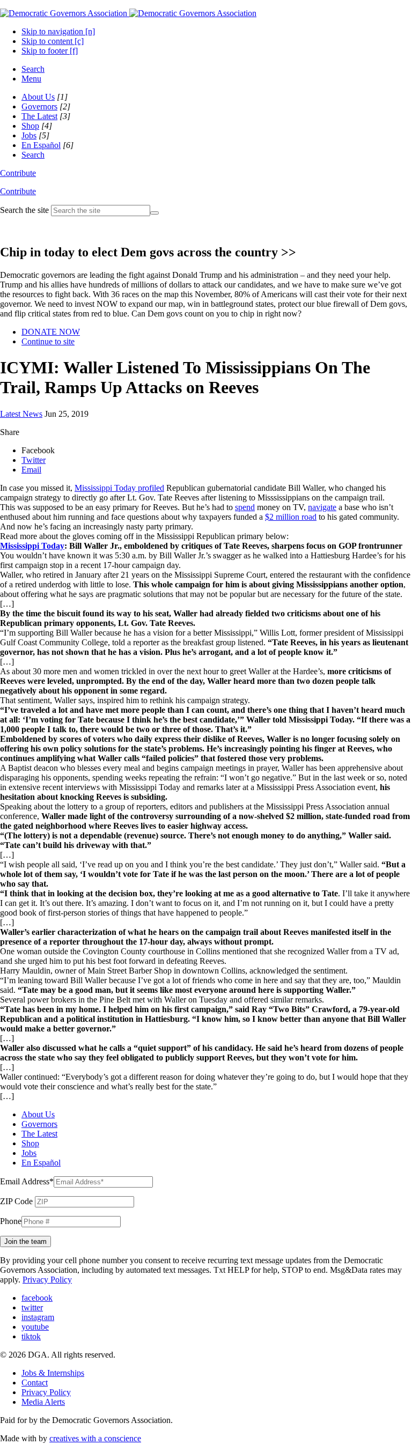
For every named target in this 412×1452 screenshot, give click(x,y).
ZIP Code (16, 1201)
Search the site (24, 210)
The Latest (39, 116)
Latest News (21, 413)
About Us (38, 96)
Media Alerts (43, 1401)
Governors (39, 106)
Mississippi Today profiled (119, 487)
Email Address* (27, 1181)
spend (245, 507)
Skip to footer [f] (49, 50)
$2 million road (291, 516)
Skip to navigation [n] (58, 31)
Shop (30, 125)
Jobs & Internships (52, 1372)
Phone (10, 1221)
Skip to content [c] (52, 41)
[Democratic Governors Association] (128, 13)
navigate (322, 507)
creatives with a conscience (95, 1438)
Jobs (28, 135)
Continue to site (48, 341)
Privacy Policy (47, 1279)
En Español (41, 145)
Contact (34, 1382)
